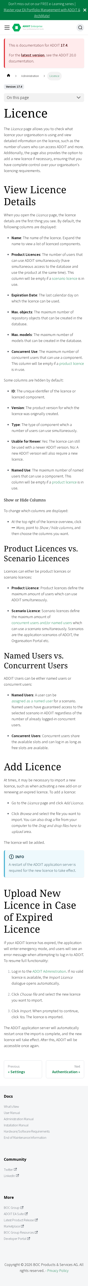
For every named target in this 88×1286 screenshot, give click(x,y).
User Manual (12, 1113)
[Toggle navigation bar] (7, 27)
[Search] (80, 27)
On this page (18, 97)
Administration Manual (19, 1119)
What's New (11, 1107)
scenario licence (64, 278)
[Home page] (8, 76)
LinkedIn (9, 1176)
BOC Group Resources (19, 1232)
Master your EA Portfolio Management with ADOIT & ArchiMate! (42, 12)
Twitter (8, 1170)
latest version (32, 55)
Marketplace (12, 1226)
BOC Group (11, 1208)
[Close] (85, 10)
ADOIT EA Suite (14, 1214)
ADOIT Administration (49, 971)
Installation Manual (16, 1125)
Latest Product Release (19, 1220)
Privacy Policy (58, 1270)
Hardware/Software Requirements (27, 1131)
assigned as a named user (32, 700)
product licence (71, 363)
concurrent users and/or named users (42, 622)
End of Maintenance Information (25, 1138)
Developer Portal (15, 1239)
